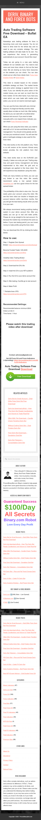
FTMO (5, 602)
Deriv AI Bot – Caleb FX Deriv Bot (14, 578)
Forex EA (6, 694)
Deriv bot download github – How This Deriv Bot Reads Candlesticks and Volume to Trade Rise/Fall (20, 411)
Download (26, 369)
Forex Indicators (8, 699)
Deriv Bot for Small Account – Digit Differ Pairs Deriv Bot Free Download (20, 401)
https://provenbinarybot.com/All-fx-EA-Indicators (26, 361)
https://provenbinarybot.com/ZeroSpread (23, 245)
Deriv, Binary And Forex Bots (20, 17)
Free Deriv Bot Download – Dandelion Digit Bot (18, 562)
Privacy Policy (8, 760)
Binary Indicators (8, 685)
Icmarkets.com (8, 183)
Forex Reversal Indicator (19, 121)
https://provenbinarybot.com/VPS (14, 294)
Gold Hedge (20, 77)
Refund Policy (7, 769)
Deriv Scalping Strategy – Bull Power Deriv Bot (18, 583)
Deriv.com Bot (8, 690)
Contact (5, 765)
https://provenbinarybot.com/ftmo (14, 252)
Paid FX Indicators (9, 730)
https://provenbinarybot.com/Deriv (15, 260)
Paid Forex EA (8, 726)
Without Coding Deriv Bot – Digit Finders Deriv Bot (19, 558)
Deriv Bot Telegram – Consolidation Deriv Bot (18, 567)
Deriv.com (6, 594)
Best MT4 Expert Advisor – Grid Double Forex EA (19, 673)
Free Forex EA (8, 708)
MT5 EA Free (7, 721)
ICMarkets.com (8, 598)
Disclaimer (6, 756)
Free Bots (6, 703)
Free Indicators (8, 717)
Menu (22, 2)
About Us (6, 751)
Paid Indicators (8, 735)
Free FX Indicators (9, 712)
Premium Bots (8, 739)
